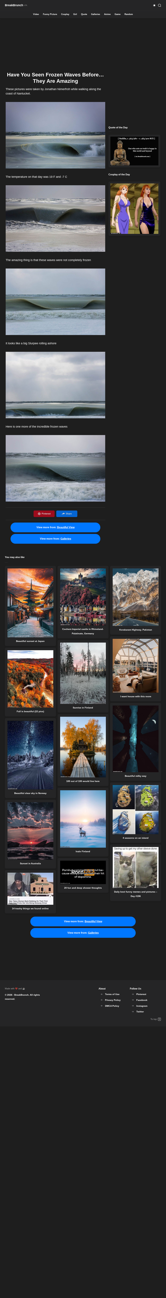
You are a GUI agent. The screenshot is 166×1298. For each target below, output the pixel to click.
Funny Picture (50, 14)
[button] (154, 5)
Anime (107, 14)
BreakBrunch (21, 995)
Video (36, 14)
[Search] (159, 5)
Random (128, 14)
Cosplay (65, 14)
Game (117, 14)
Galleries (95, 14)
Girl (75, 14)
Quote (84, 14)
